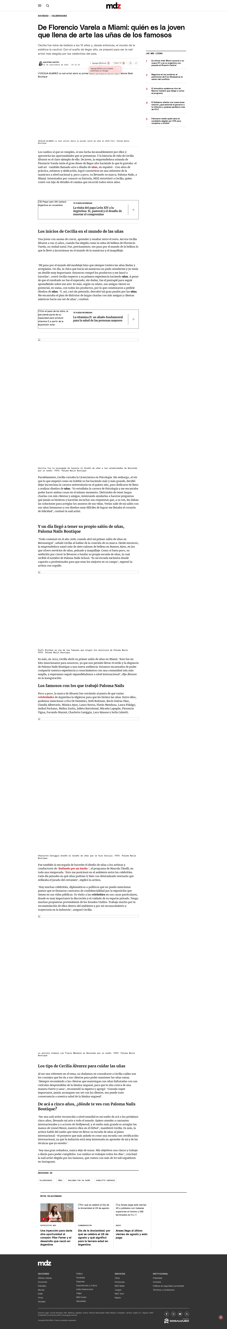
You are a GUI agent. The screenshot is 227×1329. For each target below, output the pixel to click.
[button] (39, 5)
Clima (117, 1278)
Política (79, 1274)
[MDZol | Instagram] (173, 1314)
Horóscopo (120, 1282)
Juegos (118, 1290)
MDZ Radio (120, 1286)
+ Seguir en (117, 63)
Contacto (157, 1282)
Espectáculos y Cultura (86, 1285)
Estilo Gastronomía (84, 1289)
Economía (42, 1282)
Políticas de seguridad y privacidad (168, 1286)
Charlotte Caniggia (105, 1180)
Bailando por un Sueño (79, 1180)
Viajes (79, 1293)
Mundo (41, 1290)
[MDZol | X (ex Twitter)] (187, 1314)
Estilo (40, 1294)
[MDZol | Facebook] (167, 1314)
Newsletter (81, 1301)
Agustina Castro (51, 62)
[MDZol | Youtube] (180, 1314)
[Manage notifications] (221, 1317)
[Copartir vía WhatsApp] (130, 63)
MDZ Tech (119, 1294)
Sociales (41, 1301)
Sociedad (43, 16)
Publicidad (157, 1278)
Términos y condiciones (163, 1290)
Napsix (118, 1297)
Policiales (42, 1286)
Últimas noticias (45, 1278)
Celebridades (46, 1180)
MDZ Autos (81, 1297)
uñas (60, 1180)
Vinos (40, 1297)
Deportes (80, 1281)
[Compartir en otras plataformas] (136, 63)
